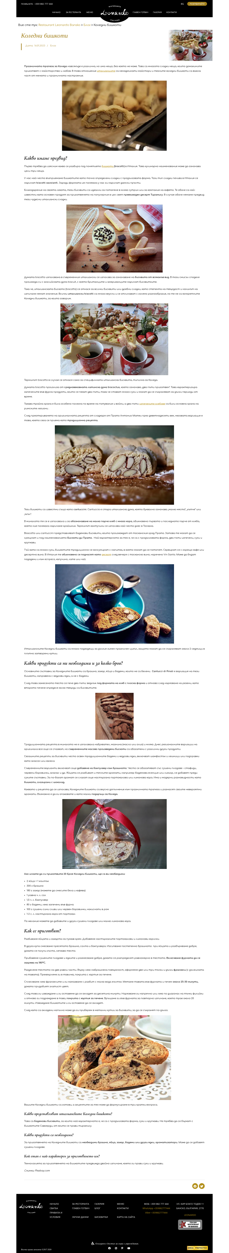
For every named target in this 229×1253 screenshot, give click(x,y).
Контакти (171, 12)
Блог (53, 45)
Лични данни (80, 1216)
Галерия (157, 12)
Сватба (54, 1208)
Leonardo (190, 1214)
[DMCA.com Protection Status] (197, 1248)
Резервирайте (197, 3)
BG (182, 4)
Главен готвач (140, 12)
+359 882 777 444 (44, 4)
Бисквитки (101, 1216)
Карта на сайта (126, 1216)
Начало (56, 12)
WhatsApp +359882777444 (156, 1208)
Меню (89, 12)
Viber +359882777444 (156, 1212)
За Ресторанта (73, 12)
